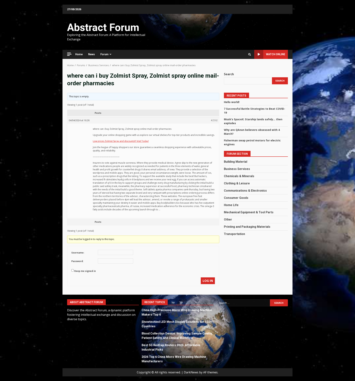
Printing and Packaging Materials (247, 226)
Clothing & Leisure (237, 183)
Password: (77, 261)
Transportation (234, 234)
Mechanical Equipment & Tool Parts (248, 212)
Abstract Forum (103, 27)
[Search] (249, 54)
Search (229, 74)
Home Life (231, 205)
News (91, 54)
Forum (104, 54)
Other (228, 219)
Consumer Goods (236, 198)
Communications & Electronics (245, 190)
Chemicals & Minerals (239, 176)
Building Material (235, 161)
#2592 (214, 120)
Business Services (237, 169)
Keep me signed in (85, 271)
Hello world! (231, 102)
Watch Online (275, 54)
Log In (208, 281)
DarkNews (191, 372)
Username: (77, 252)
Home (79, 54)
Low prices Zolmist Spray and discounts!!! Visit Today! (121, 141)
